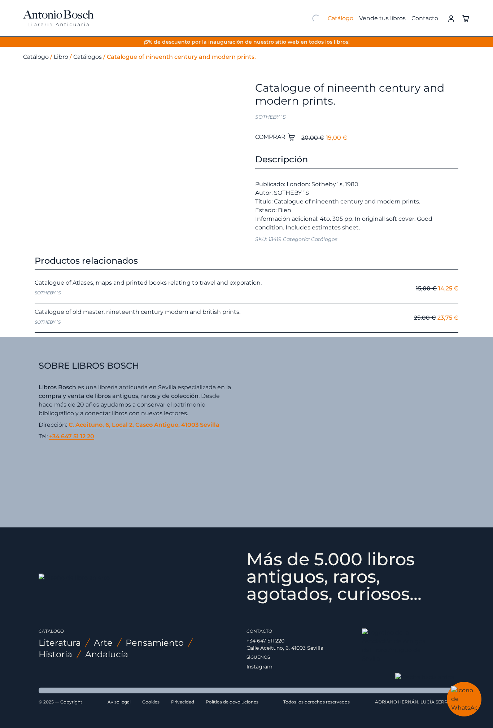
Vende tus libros (382, 18)
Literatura (60, 642)
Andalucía (106, 654)
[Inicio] (58, 18)
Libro (61, 56)
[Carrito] (465, 17)
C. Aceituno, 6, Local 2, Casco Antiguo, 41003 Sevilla (144, 424)
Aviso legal (119, 702)
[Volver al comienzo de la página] (424, 677)
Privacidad (182, 702)
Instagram (259, 666)
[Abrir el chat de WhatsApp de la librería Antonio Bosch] (464, 699)
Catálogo (340, 18)
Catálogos (87, 56)
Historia (55, 654)
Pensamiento (155, 642)
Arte (103, 642)
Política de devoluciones (232, 702)
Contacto (424, 18)
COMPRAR (271, 136)
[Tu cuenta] (451, 17)
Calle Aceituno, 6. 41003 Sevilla (285, 648)
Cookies (151, 702)
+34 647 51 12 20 (71, 436)
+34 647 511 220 (265, 640)
